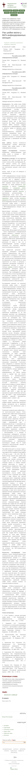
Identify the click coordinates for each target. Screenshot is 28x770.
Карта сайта (7, 731)
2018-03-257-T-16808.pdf (10, 694)
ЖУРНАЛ (15, 10)
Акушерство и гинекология (10, 44)
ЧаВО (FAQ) (13, 12)
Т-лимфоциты (21, 186)
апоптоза (21, 191)
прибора (10, 267)
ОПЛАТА (7, 12)
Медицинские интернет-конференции (11, 5)
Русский (24, 3)
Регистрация (9, 716)
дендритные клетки (19, 188)
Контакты (6, 735)
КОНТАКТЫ (14, 15)
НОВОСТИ (20, 12)
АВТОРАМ (22, 10)
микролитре (5, 198)
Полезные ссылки (8, 729)
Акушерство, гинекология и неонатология (12, 27)
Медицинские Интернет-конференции (14, 760)
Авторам (6, 725)
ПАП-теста (15, 235)
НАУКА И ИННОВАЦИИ (14, 763)
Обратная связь (8, 733)
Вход (3, 716)
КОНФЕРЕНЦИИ (8, 10)
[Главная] (4, 6)
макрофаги (5, 188)
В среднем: (5, 698)
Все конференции (11, 18)
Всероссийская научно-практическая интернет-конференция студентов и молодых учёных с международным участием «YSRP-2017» (14, 24)
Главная (4, 18)
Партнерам (7, 727)
